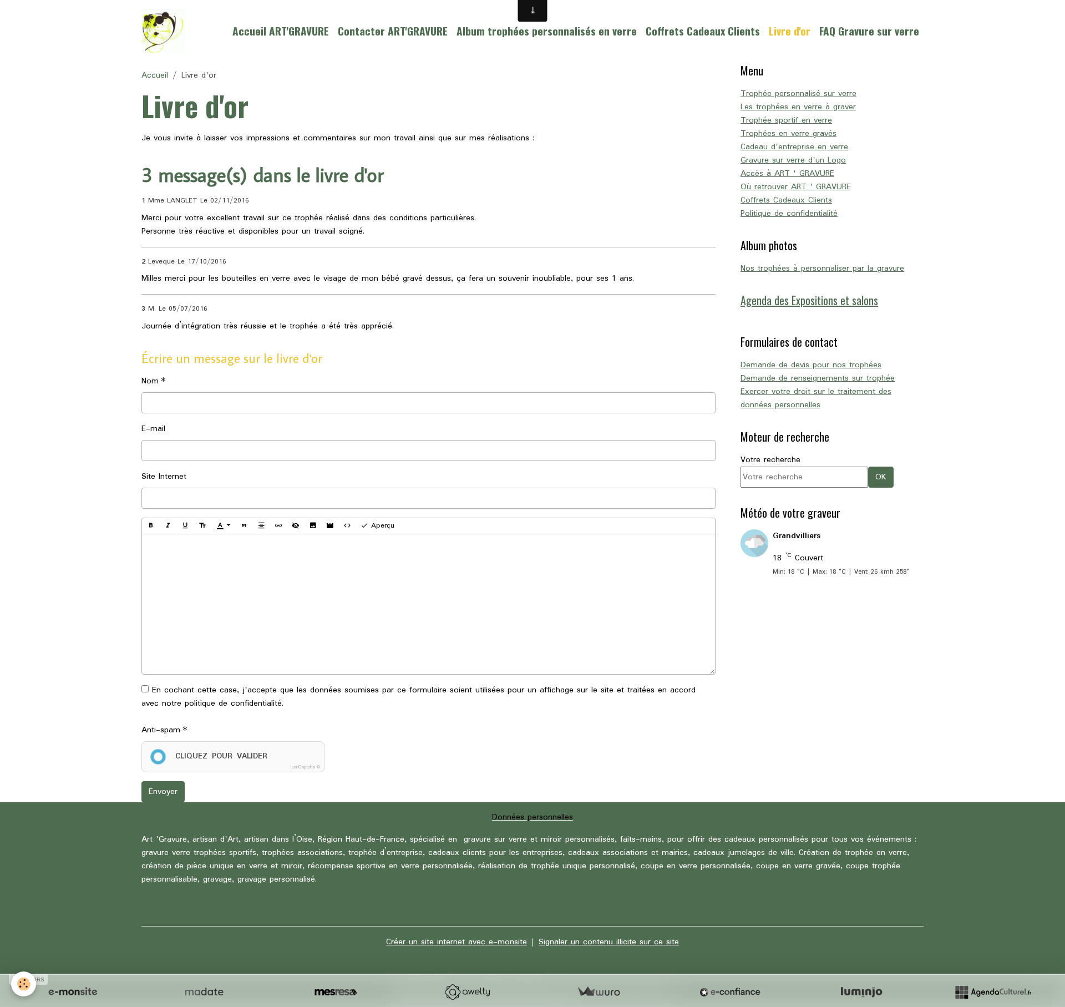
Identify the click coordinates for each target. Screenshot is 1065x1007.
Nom (150, 381)
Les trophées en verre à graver (798, 107)
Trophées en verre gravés (788, 133)
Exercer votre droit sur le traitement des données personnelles (816, 398)
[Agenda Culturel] (992, 992)
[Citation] (244, 526)
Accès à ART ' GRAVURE (787, 173)
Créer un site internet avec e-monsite (456, 942)
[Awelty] (467, 992)
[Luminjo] (861, 992)
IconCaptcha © (305, 767)
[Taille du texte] (202, 526)
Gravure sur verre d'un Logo (793, 160)
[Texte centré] (261, 526)
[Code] (347, 526)
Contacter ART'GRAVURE (393, 31)
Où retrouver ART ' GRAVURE (796, 187)
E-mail (153, 429)
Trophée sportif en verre (786, 120)
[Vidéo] (330, 526)
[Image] (313, 526)
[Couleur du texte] (223, 526)
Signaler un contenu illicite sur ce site (609, 942)
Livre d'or (789, 31)
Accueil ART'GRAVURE (280, 31)
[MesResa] (335, 992)
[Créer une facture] (598, 992)
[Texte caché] (296, 526)
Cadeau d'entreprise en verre (794, 147)
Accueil (154, 75)
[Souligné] (185, 526)
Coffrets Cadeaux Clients (703, 31)
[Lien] (278, 526)
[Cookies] (23, 983)
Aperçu (381, 526)
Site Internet (163, 476)
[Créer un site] (72, 992)
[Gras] (151, 526)
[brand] (165, 31)
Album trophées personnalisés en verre (547, 31)
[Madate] (204, 992)
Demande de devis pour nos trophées (811, 365)
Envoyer (163, 791)
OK (880, 477)
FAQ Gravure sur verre (869, 31)
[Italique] (168, 526)
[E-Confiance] (730, 992)
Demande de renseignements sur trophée (818, 378)
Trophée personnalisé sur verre (798, 93)
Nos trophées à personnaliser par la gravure (822, 268)
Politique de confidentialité (789, 213)
